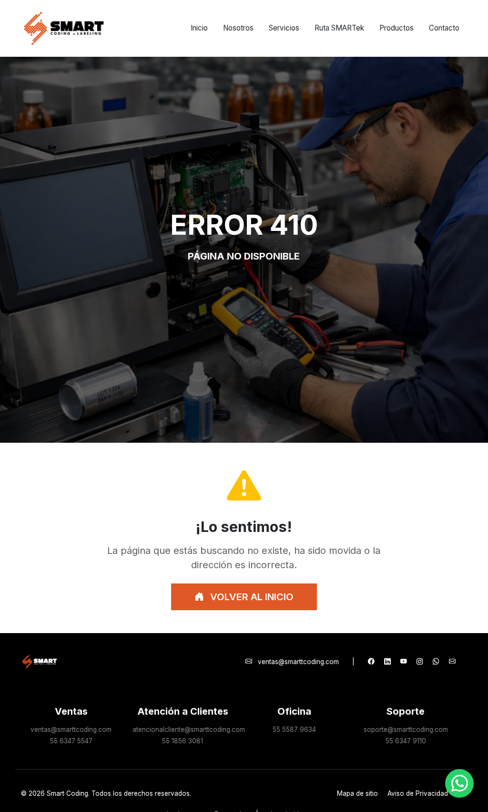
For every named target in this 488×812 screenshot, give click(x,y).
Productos (396, 27)
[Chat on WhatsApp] (459, 783)
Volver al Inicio (251, 597)
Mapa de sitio (357, 793)
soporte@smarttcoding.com (406, 729)
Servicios (284, 27)
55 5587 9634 (294, 729)
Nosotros (238, 27)
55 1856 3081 (182, 741)
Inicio (199, 27)
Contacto (444, 27)
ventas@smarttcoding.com (298, 662)
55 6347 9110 (406, 741)
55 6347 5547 (71, 741)
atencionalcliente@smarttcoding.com (188, 729)
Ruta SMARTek (339, 27)
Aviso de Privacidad (417, 793)
